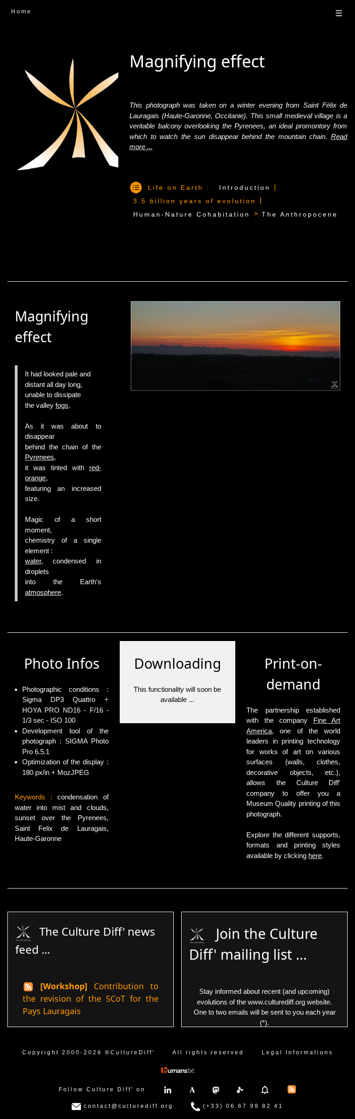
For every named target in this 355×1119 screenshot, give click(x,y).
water (33, 561)
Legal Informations (297, 1052)
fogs (61, 405)
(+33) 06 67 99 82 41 (241, 1106)
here (315, 855)
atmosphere (43, 592)
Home (21, 11)
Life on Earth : (179, 187)
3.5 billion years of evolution (194, 201)
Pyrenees (39, 457)
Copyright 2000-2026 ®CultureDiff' (88, 1052)
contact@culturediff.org (127, 1106)
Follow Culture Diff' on (102, 1089)
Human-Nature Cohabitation (191, 214)
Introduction (244, 187)
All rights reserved (208, 1052)
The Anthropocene (300, 214)
